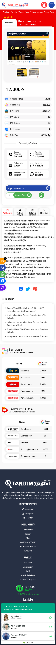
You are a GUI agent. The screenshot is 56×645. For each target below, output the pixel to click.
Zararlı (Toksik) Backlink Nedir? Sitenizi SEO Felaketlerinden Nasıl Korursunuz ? (25, 309)
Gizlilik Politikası (28, 575)
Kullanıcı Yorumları (32, 214)
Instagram (29, 513)
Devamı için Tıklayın (28, 143)
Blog (28, 538)
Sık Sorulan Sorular (28, 546)
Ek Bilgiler (44, 213)
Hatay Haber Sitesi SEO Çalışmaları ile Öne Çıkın (27, 336)
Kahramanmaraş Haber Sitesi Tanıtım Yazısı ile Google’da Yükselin (27, 323)
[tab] (7, 212)
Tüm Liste (28, 551)
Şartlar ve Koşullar (28, 579)
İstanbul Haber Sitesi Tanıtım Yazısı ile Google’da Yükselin (27, 330)
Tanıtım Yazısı (24, 12)
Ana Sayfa (6, 12)
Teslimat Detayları (20, 214)
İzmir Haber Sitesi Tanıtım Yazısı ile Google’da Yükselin (26, 316)
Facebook (29, 509)
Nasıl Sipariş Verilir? (28, 542)
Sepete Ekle (20, 195)
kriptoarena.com (16, 188)
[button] (52, 5)
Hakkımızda (28, 530)
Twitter (29, 518)
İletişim (28, 534)
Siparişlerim (28, 567)
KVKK (28, 571)
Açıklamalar (7, 213)
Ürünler (14, 12)
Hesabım (28, 563)
